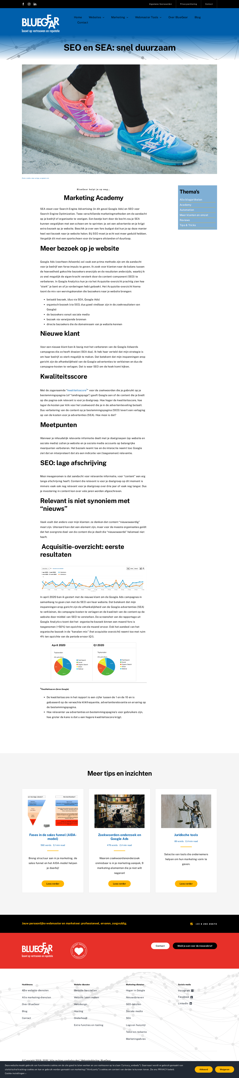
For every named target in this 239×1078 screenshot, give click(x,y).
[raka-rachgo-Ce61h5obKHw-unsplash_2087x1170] (119, 65)
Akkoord (203, 1069)
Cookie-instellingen (15, 1073)
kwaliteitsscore (77, 390)
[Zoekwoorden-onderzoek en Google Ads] (119, 796)
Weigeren (224, 1069)
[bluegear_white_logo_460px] (41, 15)
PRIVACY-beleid (166, 1069)
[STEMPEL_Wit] (79, 943)
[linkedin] (35, 4)
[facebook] (23, 4)
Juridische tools (186, 835)
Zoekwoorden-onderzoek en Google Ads (119, 837)
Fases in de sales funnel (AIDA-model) (53, 837)
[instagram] (29, 4)
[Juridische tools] (186, 796)
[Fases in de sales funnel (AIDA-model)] (53, 796)
